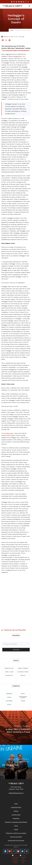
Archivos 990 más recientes (16, 840)
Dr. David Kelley (9, 675)
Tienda (16, 829)
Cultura (9, 704)
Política (23, 693)
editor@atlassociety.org (16, 793)
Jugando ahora (16, 814)
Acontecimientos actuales (23, 697)
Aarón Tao (22, 675)
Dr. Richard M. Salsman (22, 671)
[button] (29, 6)
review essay (9, 433)
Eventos (16, 811)
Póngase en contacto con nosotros (16, 833)
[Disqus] (16, 604)
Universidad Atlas (16, 807)
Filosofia (9, 697)
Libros (16, 825)
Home (11, 30)
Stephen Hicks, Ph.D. (9, 668)
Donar (16, 803)
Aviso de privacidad (16, 836)
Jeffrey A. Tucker (9, 671)
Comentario (16, 818)
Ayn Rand (23, 700)
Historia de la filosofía (15, 630)
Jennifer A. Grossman (23, 668)
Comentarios (9, 693)
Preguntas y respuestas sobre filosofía (16, 822)
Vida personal (9, 700)
